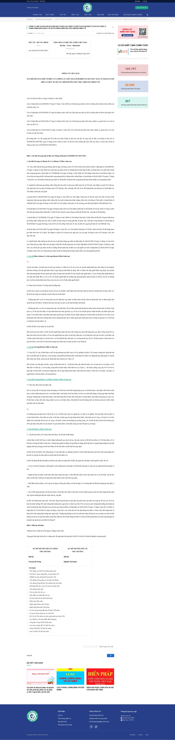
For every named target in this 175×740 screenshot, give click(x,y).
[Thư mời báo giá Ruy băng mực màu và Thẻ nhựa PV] (123, 51)
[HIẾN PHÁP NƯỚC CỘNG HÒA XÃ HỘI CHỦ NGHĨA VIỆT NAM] (100, 676)
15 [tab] (139, 58)
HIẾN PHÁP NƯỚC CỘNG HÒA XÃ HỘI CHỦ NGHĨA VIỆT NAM (100, 689)
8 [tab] (125, 58)
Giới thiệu (137, 1)
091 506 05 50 (142, 7)
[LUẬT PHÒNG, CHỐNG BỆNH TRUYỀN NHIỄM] (70, 676)
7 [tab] (123, 58)
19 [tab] (146, 58)
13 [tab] (135, 58)
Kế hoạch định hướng (133, 15)
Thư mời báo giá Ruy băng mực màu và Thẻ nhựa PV (138, 50)
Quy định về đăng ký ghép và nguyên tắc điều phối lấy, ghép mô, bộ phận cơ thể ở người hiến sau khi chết (40, 690)
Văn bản (100, 15)
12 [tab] (133, 58)
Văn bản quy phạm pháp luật (105, 33)
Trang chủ (37, 15)
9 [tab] (127, 58)
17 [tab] (143, 58)
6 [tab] (121, 58)
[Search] (147, 15)
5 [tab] (120, 58)
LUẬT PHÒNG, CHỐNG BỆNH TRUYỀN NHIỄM (70, 689)
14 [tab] (137, 58)
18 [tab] (145, 58)
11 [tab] (131, 58)
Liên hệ (145, 1)
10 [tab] (129, 58)
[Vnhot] (87, 7)
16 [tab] (141, 58)
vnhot (31, 33)
